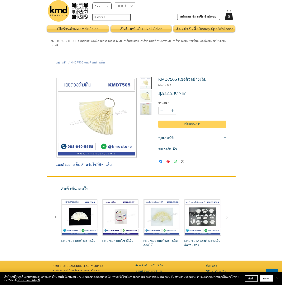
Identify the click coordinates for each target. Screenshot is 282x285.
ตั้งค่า (251, 278)
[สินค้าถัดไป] (227, 217)
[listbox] (125, 6)
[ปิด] (277, 278)
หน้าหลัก (62, 63)
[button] (125, 6)
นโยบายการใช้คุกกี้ (28, 280)
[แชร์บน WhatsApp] (175, 161)
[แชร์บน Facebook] (160, 161)
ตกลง (266, 278)
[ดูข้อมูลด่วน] (79, 217)
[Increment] (173, 110)
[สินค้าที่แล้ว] (55, 217)
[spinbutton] (167, 110)
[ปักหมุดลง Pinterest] (168, 161)
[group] (141, 225)
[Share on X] (182, 161)
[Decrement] (161, 110)
